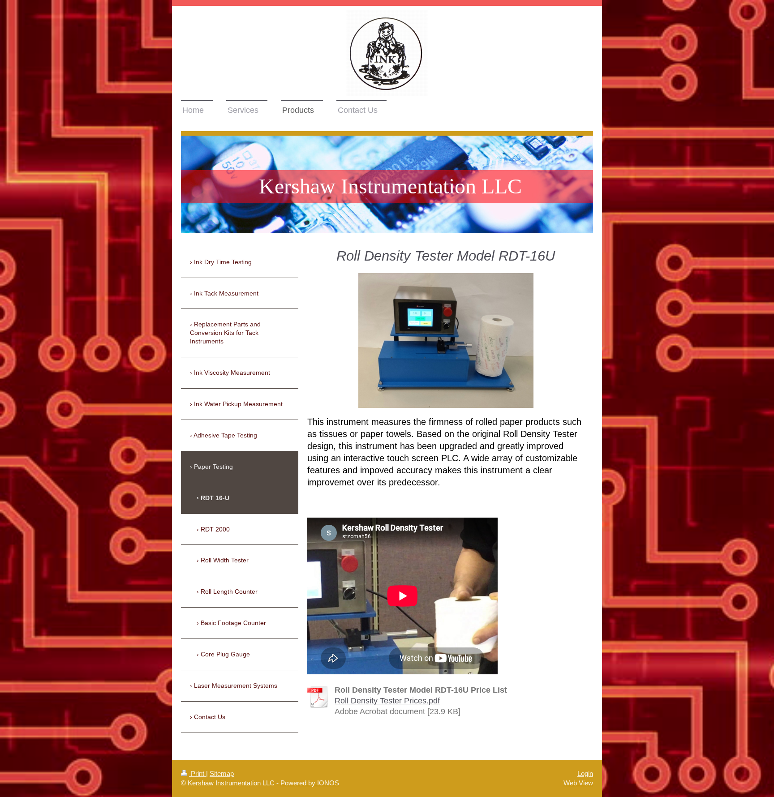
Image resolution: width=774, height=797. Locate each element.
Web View (578, 783)
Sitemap (222, 773)
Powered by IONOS (309, 783)
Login (585, 773)
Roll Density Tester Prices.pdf (387, 700)
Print (197, 773)
